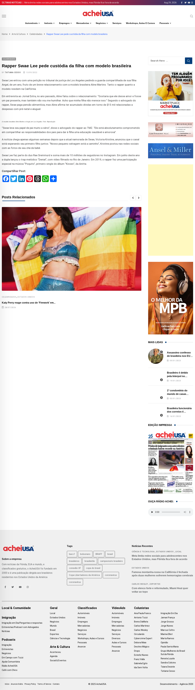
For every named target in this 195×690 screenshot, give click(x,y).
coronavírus (75, 582)
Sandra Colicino (168, 662)
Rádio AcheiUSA (9, 666)
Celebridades (36, 34)
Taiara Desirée (168, 666)
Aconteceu (55, 652)
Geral (53, 608)
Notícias (6, 631)
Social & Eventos (58, 660)
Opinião (164, 642)
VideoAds (118, 608)
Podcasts (8, 639)
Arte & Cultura (18, 34)
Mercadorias (82, 23)
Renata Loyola (168, 658)
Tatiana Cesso (13, 72)
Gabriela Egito (140, 663)
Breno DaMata (141, 621)
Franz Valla (139, 659)
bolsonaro (85, 554)
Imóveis (48, 23)
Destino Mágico (141, 646)
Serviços (116, 23)
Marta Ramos (167, 638)
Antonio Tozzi (141, 617)
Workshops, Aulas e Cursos (140, 23)
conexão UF (75, 568)
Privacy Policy (30, 684)
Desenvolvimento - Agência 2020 (176, 684)
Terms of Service (44, 684)
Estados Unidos (26, 297)
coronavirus (111, 575)
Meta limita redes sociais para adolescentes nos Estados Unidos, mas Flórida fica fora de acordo (71, 2)
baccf (72, 554)
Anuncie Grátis (17, 684)
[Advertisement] (170, 210)
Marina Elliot (167, 634)
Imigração (9, 617)
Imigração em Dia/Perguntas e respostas (22, 623)
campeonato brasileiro (111, 561)
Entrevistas (7, 649)
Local (178, 552)
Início (7, 684)
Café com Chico (9, 670)
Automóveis (31, 23)
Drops (137, 651)
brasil (110, 554)
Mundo (53, 626)
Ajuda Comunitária (11, 661)
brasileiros (74, 561)
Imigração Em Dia (169, 613)
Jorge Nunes (167, 626)
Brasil (52, 630)
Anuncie (82, 646)
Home (5, 34)
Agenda (53, 656)
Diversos (116, 638)
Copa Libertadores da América (84, 575)
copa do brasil (93, 568)
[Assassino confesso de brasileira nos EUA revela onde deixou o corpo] (155, 356)
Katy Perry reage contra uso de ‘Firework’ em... (28, 302)
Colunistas (141, 608)
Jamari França (168, 617)
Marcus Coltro (168, 630)
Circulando (139, 634)
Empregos (64, 23)
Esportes (155, 584)
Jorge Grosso (167, 621)
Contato (56, 684)
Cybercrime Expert (143, 638)
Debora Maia (140, 642)
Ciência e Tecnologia (143, 552)
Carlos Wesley (140, 584)
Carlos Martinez (142, 626)
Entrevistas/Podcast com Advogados (20, 627)
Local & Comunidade (16, 608)
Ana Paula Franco (142, 613)
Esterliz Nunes (141, 655)
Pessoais (164, 23)
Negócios (101, 23)
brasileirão (90, 561)
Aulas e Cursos (119, 642)
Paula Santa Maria (170, 646)
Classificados (87, 608)
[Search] (191, 16)
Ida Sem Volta (141, 667)
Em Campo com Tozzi (12, 657)
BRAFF (99, 554)
